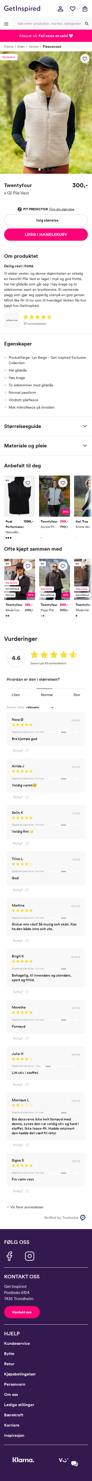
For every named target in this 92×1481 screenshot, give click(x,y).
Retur (9, 1363)
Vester (34, 46)
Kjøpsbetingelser (20, 1374)
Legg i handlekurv (46, 234)
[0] (72, 9)
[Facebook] (9, 1256)
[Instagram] (30, 1256)
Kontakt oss (22, 1312)
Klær (21, 46)
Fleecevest (52, 46)
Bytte (9, 1353)
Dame (9, 46)
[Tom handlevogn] (85, 9)
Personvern (14, 1384)
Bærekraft (13, 1415)
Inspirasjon (14, 1435)
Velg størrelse (47, 220)
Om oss (11, 1394)
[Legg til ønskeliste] (84, 58)
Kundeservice (17, 1343)
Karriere (11, 1425)
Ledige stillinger (19, 1404)
